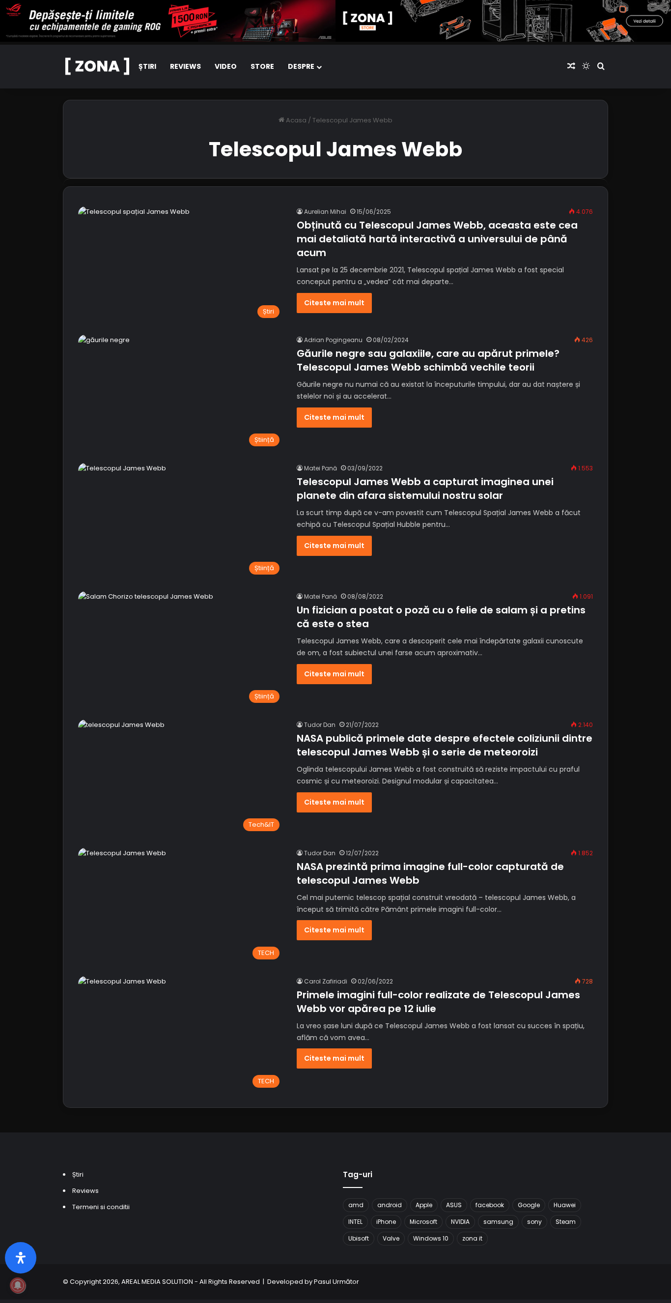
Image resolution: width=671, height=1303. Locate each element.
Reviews (185, 66)
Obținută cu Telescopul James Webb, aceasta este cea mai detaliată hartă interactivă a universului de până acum (437, 239)
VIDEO (226, 66)
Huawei (565, 1205)
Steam (566, 1221)
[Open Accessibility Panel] (20, 1258)
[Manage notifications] (18, 1285)
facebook (489, 1205)
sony (534, 1221)
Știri (147, 66)
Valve (391, 1238)
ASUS (454, 1205)
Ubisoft (358, 1238)
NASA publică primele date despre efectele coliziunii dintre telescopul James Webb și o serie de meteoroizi (444, 745)
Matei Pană (320, 468)
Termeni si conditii (101, 1207)
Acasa (295, 120)
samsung (498, 1221)
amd (355, 1205)
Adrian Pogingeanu (333, 340)
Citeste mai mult (334, 303)
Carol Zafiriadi (325, 981)
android (389, 1205)
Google (529, 1205)
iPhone (386, 1221)
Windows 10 (430, 1238)
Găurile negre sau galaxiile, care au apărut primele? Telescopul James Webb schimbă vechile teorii (428, 360)
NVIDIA (460, 1221)
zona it (472, 1238)
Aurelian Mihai (325, 211)
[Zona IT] (97, 67)
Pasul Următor (336, 1281)
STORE (262, 66)
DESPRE (301, 66)
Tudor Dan (320, 725)
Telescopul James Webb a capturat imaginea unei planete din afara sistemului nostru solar (425, 488)
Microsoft (423, 1221)
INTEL (355, 1221)
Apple (424, 1205)
